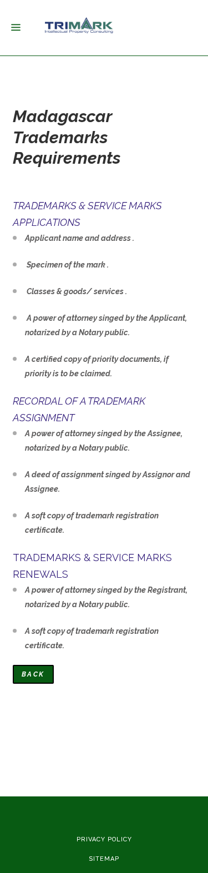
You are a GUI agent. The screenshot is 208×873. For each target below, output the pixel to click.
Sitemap (104, 858)
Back (33, 674)
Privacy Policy (104, 839)
